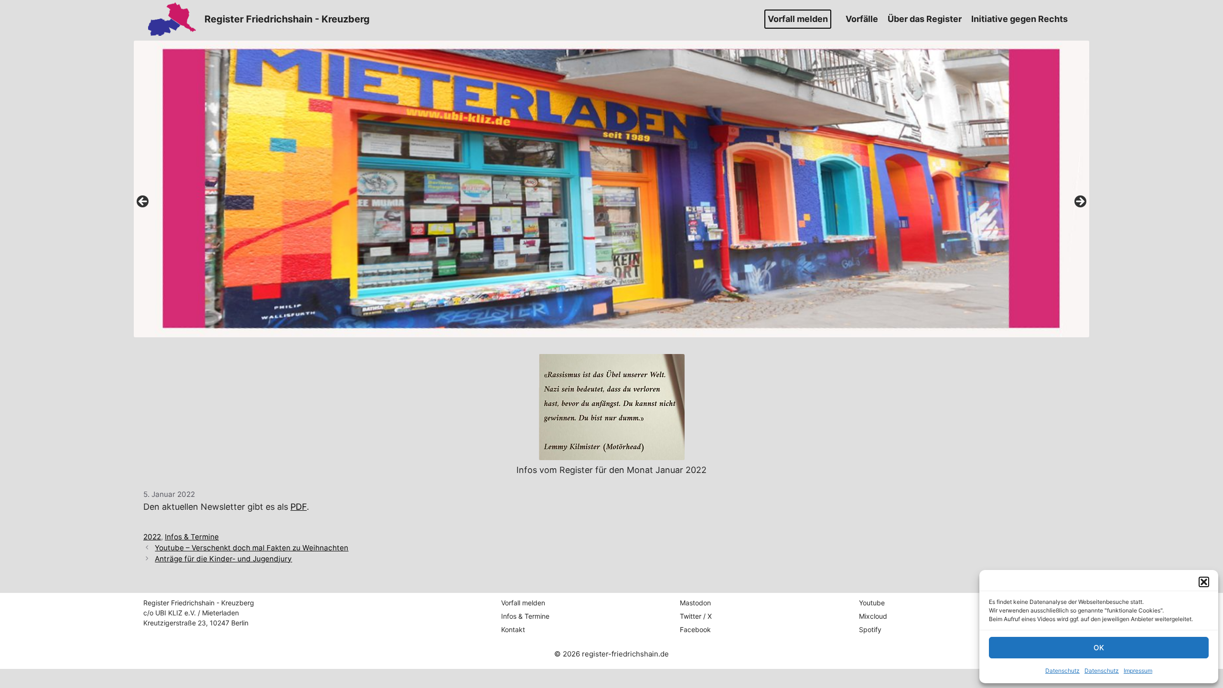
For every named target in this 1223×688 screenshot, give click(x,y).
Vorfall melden (798, 19)
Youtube (872, 603)
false (143, 202)
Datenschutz (1062, 670)
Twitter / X (696, 616)
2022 (152, 536)
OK (1099, 647)
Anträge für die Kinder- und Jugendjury (223, 558)
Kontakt (513, 629)
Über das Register (925, 19)
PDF (298, 507)
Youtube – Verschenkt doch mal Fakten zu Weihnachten (251, 547)
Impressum (1138, 670)
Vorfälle (862, 19)
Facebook (695, 629)
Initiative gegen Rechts (1019, 19)
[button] (1204, 582)
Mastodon (695, 603)
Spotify (870, 629)
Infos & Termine (192, 536)
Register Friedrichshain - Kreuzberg (287, 19)
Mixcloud (873, 616)
